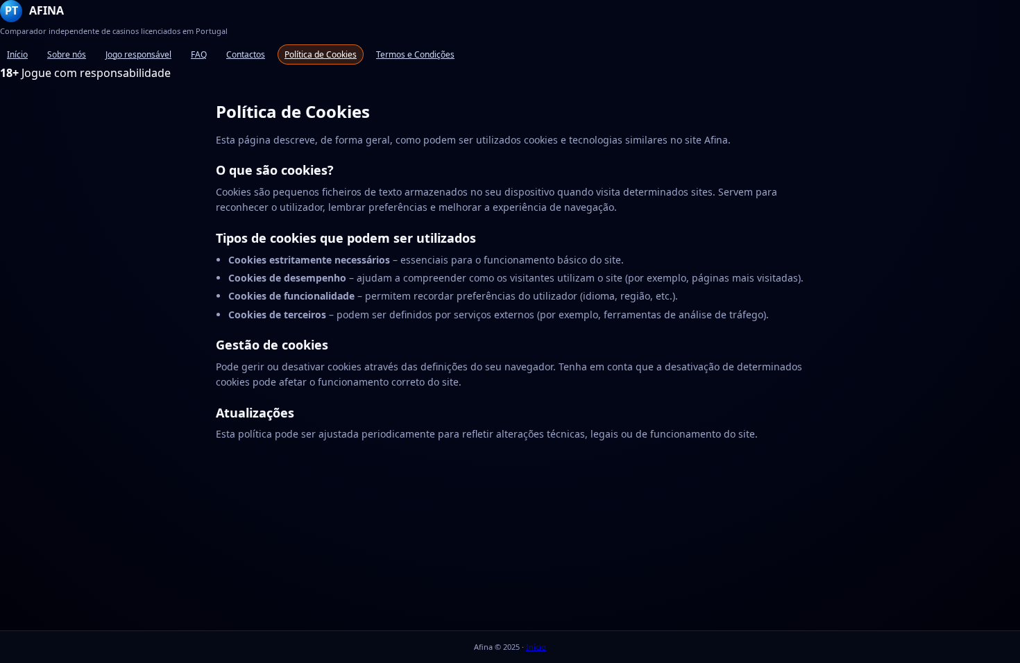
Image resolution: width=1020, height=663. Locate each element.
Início (17, 54)
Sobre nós (66, 54)
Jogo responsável (138, 54)
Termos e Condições (415, 54)
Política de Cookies (320, 54)
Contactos (245, 54)
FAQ (199, 54)
